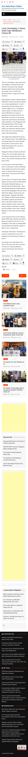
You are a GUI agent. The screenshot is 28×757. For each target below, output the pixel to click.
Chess (22, 36)
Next (21, 275)
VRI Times (6, 668)
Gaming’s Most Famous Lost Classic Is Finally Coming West (14, 442)
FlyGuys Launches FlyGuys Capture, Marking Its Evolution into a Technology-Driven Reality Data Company (13, 724)
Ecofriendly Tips (8, 634)
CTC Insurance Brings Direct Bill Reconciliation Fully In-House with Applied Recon (13, 716)
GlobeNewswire (8, 706)
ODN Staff (5, 36)
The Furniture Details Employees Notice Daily (12, 453)
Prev (6, 275)
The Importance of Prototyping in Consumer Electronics (12, 459)
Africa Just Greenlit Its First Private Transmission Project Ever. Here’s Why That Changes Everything (14, 661)
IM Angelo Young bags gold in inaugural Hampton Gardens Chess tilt (13, 390)
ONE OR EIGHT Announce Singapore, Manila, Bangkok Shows (14, 447)
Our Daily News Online (12, 6)
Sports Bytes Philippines (13, 590)
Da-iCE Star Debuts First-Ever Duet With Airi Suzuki (13, 464)
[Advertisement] (14, 418)
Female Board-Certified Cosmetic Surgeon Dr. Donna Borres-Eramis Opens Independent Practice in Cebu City (13, 690)
